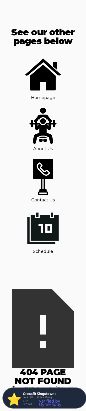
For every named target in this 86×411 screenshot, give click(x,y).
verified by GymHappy (50, 403)
